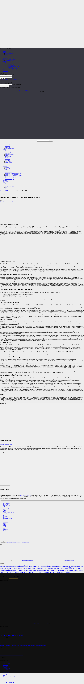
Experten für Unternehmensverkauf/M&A (14, 175)
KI (3, 515)
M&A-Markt (5, 520)
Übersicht (10, 64)
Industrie (1, 568)
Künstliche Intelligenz (7, 518)
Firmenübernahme (74, 566)
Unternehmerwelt (6, 144)
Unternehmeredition (9, 53)
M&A (6, 155)
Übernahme (68, 572)
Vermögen (7, 164)
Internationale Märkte (24, 568)
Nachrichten (7, 168)
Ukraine (4, 530)
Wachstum (56, 572)
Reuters (4, 523)
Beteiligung (3, 566)
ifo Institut (81, 566)
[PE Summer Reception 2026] (43, 98)
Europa (46, 566)
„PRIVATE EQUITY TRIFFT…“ (12, 184)
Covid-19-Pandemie (7, 505)
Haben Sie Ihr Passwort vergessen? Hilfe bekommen (11, 79)
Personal (42, 570)
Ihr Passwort (14, 77)
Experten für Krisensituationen (11, 174)
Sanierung (70, 570)
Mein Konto (5, 71)
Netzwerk (5, 180)
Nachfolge (7, 160)
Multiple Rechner (11, 67)
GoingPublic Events (9, 186)
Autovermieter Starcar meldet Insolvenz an (11, 655)
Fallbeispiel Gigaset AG (13, 68)
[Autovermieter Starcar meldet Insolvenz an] (3, 652)
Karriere (7, 55)
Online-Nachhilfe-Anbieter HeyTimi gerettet (16, 541)
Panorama (5, 166)
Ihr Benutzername (16, 75)
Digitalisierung (8, 150)
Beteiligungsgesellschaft (10, 566)
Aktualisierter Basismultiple (13, 66)
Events (4, 182)
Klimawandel (5, 516)
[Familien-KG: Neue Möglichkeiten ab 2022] (3, 632)
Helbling (4, 511)
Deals (4, 506)
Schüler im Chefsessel (9, 56)
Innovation (7, 153)
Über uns (4, 52)
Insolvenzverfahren (17, 568)
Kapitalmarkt (46, 568)
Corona (17, 566)
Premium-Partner (8, 172)
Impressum (5, 674)
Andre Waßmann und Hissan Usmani (7, 201)
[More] (53, 534)
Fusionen (4, 510)
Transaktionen (5, 526)
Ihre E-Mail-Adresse (16, 84)
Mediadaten (5, 58)
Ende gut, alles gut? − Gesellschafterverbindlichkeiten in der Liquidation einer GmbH (23, 645)
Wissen (4, 149)
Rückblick (7, 187)
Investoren (41, 568)
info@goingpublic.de (13, 578)
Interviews (7, 147)
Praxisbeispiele (11, 65)
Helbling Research (6, 513)
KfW (50, 568)
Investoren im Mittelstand (10, 177)
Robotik (4, 524)
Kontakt (4, 51)
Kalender (7, 183)
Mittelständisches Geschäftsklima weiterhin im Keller (18, 542)
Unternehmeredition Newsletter (9, 59)
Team (6, 54)
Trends (4, 528)
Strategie (7, 163)
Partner (4, 170)
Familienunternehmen (54, 566)
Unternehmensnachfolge (30, 572)
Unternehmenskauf (17, 572)
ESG (4, 509)
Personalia (7, 169)
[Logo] (9, 142)
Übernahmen (5, 529)
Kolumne (7, 167)
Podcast (4, 188)
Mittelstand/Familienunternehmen (18, 570)
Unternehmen (10, 572)
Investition (38, 568)
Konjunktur (53, 568)
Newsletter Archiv (9, 60)
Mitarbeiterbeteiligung (9, 157)
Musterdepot (7, 159)
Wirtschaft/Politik (62, 572)
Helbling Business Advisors (45, 446)
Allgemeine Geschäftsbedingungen (10, 676)
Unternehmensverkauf (45, 572)
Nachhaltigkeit (8, 161)
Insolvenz (10, 568)
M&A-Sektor (5, 522)
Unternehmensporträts (9, 148)
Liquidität (66, 568)
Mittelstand (4, 570)
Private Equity (49, 570)
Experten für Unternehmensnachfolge (13, 173)
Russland (4, 525)
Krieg (4, 517)
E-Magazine (5, 181)
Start (1, 190)
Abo (3, 69)
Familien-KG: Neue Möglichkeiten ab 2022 (11, 635)
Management (8, 156)
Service (4, 61)
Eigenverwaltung (40, 566)
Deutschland (23, 566)
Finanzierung (8, 152)
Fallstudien (7, 146)
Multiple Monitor (8, 62)
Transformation (3, 572)
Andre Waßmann (6, 503)
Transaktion (76, 570)
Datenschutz (2, 80)
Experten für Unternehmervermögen (12, 176)
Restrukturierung (8, 162)
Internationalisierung (9, 154)
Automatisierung (6, 504)
